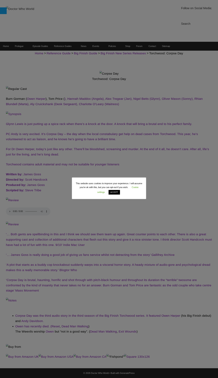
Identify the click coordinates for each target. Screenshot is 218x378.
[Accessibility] (3, 10)
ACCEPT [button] (114, 192)
